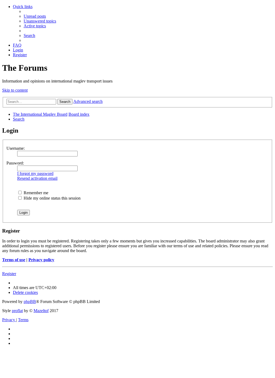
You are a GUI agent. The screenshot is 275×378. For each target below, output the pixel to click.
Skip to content (15, 90)
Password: (15, 163)
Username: (15, 148)
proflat (17, 310)
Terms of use (13, 259)
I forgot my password (35, 173)
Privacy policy (41, 259)
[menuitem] (35, 16)
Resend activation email (37, 178)
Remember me (35, 192)
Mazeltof (41, 310)
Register (9, 273)
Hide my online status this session (52, 198)
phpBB (30, 301)
